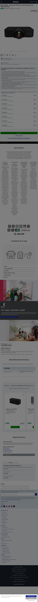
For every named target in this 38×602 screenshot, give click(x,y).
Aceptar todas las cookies (31, 596)
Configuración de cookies (31, 600)
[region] (19, 598)
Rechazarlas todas (31, 598)
